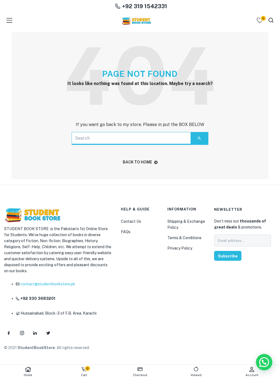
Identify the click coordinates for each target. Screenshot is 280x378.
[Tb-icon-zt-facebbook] (8, 333)
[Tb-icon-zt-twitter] (48, 333)
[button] (264, 362)
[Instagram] (22, 333)
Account (252, 375)
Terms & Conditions (184, 238)
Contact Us (131, 221)
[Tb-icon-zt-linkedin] (35, 333)
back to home (137, 162)
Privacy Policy (179, 248)
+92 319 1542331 (144, 6)
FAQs (125, 232)
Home (28, 375)
